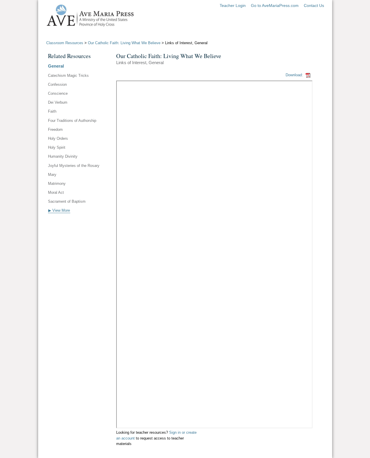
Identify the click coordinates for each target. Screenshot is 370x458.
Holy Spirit (56, 147)
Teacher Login (233, 5)
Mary (52, 174)
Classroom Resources (64, 43)
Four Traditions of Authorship (72, 120)
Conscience (58, 93)
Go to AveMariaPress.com (275, 5)
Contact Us (314, 5)
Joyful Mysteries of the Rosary (73, 165)
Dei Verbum (57, 102)
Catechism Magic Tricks (68, 75)
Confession (57, 84)
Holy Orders (58, 138)
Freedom (55, 129)
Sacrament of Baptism (67, 201)
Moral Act (56, 192)
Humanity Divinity (62, 156)
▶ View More (59, 210)
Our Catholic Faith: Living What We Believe (124, 43)
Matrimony (57, 183)
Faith (52, 111)
